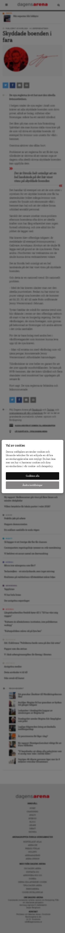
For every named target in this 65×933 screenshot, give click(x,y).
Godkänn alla (32, 476)
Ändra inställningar (32, 485)
